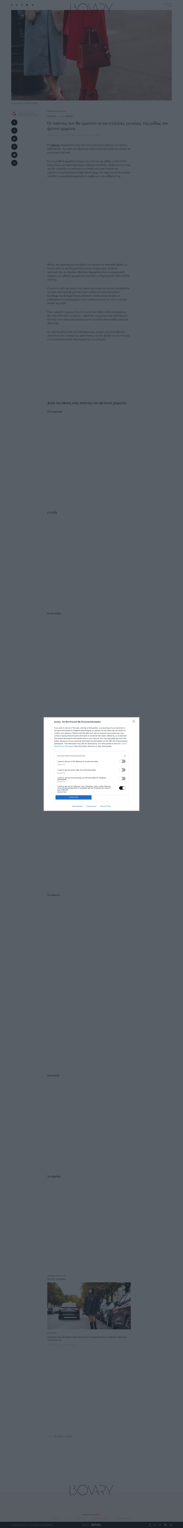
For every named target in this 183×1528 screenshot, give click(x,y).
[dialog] (91, 764)
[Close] (134, 722)
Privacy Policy (105, 806)
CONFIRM (73, 797)
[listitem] (91, 756)
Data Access (91, 806)
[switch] (122, 761)
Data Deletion (77, 806)
